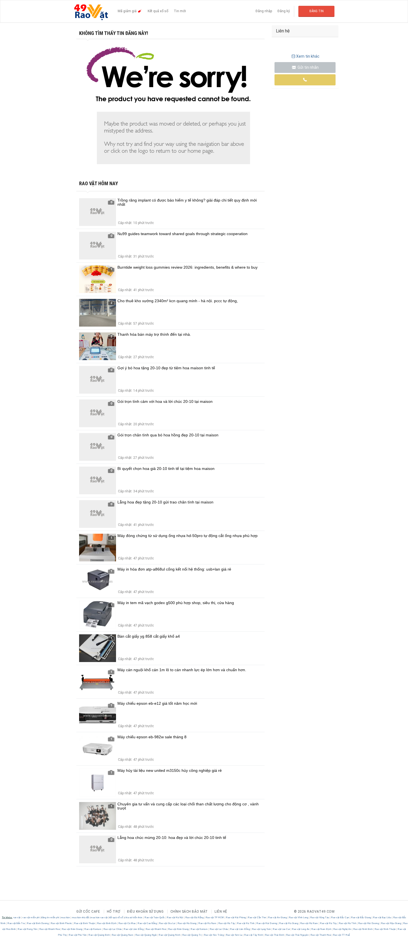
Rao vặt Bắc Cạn (340, 917)
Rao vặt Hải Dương (267, 923)
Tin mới (180, 11)
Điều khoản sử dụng (145, 911)
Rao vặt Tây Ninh (254, 935)
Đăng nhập (264, 11)
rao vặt (17, 917)
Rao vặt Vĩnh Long (298, 917)
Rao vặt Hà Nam (207, 923)
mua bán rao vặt (99, 917)
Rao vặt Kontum (93, 929)
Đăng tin (316, 11)
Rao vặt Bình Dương (37, 923)
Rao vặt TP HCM (215, 917)
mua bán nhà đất (80, 917)
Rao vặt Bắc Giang (361, 917)
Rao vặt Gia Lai (167, 923)
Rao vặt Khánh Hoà (50, 929)
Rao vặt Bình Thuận (85, 923)
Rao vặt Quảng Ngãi (146, 935)
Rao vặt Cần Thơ (257, 917)
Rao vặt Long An (300, 929)
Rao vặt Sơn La (234, 935)
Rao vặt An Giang (278, 917)
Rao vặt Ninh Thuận (385, 929)
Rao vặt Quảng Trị (192, 935)
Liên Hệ (221, 911)
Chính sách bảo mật (189, 911)
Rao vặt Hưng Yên (27, 929)
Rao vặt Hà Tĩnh (245, 923)
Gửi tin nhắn (308, 67)
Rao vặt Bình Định (106, 923)
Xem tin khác (307, 56)
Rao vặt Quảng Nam (122, 935)
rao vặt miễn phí (31, 917)
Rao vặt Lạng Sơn (261, 929)
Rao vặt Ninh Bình (362, 929)
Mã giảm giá (127, 11)
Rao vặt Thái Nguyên (297, 935)
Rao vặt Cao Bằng (147, 923)
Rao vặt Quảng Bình (99, 935)
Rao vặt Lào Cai (281, 929)
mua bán (65, 917)
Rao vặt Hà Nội (175, 917)
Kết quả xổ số (158, 11)
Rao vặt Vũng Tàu (319, 917)
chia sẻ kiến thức (133, 917)
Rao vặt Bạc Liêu (382, 917)
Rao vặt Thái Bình (274, 935)
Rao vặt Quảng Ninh (169, 935)
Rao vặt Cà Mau (127, 923)
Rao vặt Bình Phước (61, 923)
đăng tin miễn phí (50, 917)
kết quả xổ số (116, 917)
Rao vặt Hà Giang (187, 923)
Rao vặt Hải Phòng (236, 917)
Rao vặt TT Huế (341, 935)
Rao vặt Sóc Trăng (214, 935)
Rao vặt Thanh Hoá (321, 935)
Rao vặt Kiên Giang (72, 929)
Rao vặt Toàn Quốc (155, 917)
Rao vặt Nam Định (321, 929)
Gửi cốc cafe (88, 911)
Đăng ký (284, 11)
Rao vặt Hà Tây (227, 923)
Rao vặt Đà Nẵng (194, 917)
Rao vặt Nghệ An (342, 929)
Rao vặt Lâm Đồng (133, 929)
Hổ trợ (113, 911)
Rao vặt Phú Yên (77, 935)
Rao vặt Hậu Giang (391, 923)
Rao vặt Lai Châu (112, 929)
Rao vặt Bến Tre (16, 923)
